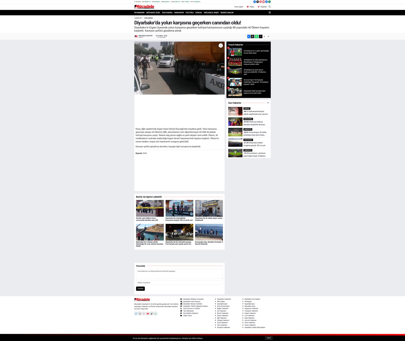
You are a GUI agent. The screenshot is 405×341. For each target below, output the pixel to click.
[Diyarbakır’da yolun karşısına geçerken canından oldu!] (179, 68)
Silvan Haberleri (222, 316)
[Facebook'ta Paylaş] (248, 36)
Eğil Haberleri (222, 318)
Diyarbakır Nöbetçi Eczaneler (193, 299)
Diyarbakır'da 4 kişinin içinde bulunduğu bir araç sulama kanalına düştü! (149, 244)
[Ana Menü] (270, 12)
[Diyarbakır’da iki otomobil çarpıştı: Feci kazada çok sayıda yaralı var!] (179, 232)
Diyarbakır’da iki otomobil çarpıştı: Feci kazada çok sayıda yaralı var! (178, 243)
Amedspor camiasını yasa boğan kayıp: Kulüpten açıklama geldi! (254, 154)
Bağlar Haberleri (222, 308)
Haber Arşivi (187, 316)
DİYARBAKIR (139, 13)
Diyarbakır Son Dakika (252, 299)
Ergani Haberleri (250, 313)
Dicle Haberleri (250, 323)
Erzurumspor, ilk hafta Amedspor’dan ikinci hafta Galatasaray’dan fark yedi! (254, 133)
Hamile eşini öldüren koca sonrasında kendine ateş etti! (147, 219)
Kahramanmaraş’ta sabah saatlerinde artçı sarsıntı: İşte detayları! (255, 112)
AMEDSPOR (179, 13)
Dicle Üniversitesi (223, 306)
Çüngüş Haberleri (223, 320)
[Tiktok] (151, 313)
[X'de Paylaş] (252, 36)
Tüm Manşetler (188, 311)
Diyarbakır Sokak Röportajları (255, 327)
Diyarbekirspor (222, 304)
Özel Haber (221, 301)
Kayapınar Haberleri (251, 308)
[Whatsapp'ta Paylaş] (256, 36)
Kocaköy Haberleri (223, 327)
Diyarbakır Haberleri (224, 299)
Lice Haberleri (249, 316)
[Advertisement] (179, 110)
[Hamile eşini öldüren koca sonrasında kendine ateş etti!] (150, 208)
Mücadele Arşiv (250, 306)
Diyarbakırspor (250, 304)
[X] (140, 313)
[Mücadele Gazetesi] (144, 7)
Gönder (140, 288)
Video (252, 7)
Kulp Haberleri (249, 318)
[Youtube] (147, 313)
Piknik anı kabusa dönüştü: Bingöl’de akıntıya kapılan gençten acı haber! (254, 123)
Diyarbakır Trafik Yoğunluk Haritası (195, 306)
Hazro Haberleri (250, 325)
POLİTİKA (190, 13)
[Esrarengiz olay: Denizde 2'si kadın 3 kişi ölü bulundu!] (209, 232)
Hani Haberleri (222, 325)
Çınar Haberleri (222, 323)
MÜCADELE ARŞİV (211, 13)
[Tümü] (268, 103)
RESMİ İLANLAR (227, 13)
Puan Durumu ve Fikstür (191, 308)
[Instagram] (144, 313)
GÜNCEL (198, 13)
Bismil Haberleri (222, 313)
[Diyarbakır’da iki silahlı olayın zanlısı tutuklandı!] (209, 208)
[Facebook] (136, 313)
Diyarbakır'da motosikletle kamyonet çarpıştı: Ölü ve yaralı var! (179, 219)
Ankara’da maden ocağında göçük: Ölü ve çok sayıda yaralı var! (254, 144)
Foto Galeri (238, 7)
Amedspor (248, 301)
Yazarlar (263, 7)
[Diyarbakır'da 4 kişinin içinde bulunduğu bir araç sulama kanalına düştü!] (150, 232)
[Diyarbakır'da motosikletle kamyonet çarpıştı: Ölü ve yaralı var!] (179, 208)
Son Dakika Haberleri (190, 313)
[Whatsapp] (155, 313)
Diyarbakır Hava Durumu (191, 301)
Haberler (138, 18)
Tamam (269, 338)
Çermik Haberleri (250, 320)
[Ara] (270, 6)
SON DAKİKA (167, 13)
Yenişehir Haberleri (251, 311)
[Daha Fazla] (260, 36)
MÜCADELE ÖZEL (153, 13)
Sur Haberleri (221, 311)
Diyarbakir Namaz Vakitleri (192, 304)
